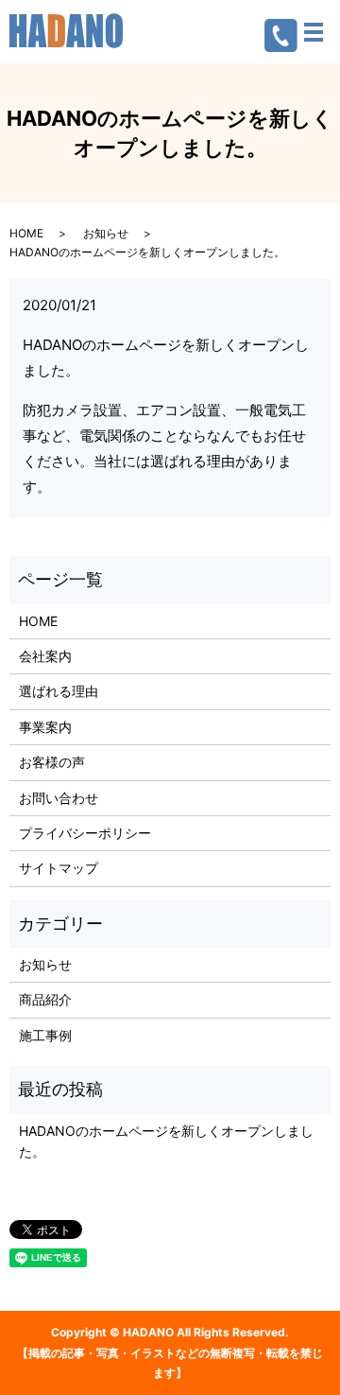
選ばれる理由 (58, 691)
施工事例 (45, 1035)
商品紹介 (45, 999)
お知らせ (105, 233)
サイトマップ (58, 868)
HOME (26, 233)
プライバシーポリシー (85, 833)
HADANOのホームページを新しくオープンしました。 (166, 1141)
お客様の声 (52, 762)
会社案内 (45, 656)
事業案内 (45, 727)
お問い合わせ (58, 798)
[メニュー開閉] (313, 32)
